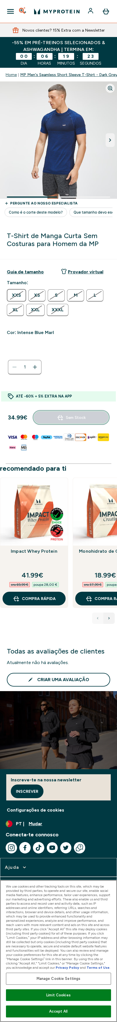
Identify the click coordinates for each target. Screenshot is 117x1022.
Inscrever (27, 791)
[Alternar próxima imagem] (110, 140)
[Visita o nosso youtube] (52, 847)
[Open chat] (79, 847)
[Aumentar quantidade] (35, 367)
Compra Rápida (39, 598)
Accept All (58, 1011)
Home (11, 74)
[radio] (16, 295)
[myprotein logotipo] (57, 11)
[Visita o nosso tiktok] (38, 847)
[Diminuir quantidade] (14, 367)
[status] (25, 367)
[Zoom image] (110, 88)
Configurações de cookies (35, 810)
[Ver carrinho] (106, 11)
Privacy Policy (67, 968)
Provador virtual (85, 271)
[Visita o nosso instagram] (11, 847)
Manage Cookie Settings (59, 978)
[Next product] (109, 618)
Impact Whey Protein (34, 551)
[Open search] (23, 11)
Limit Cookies (58, 995)
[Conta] (91, 11)
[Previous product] (97, 618)
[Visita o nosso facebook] (25, 847)
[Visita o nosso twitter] (66, 847)
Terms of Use (98, 968)
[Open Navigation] (10, 11)
